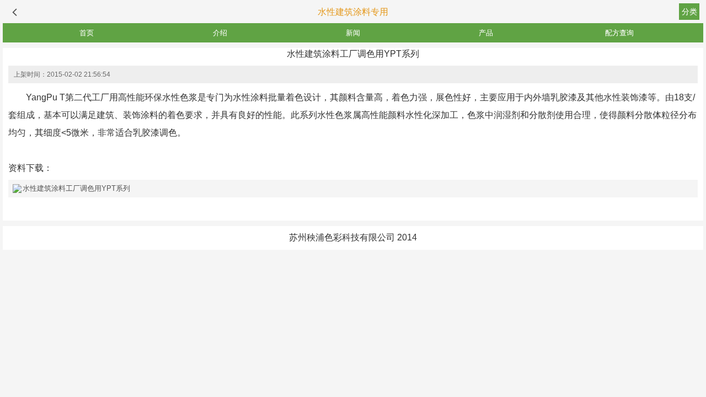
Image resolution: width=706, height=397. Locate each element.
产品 (486, 33)
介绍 (220, 33)
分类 (689, 11)
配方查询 (619, 33)
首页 (86, 33)
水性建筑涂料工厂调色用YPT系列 (76, 188)
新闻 (353, 33)
